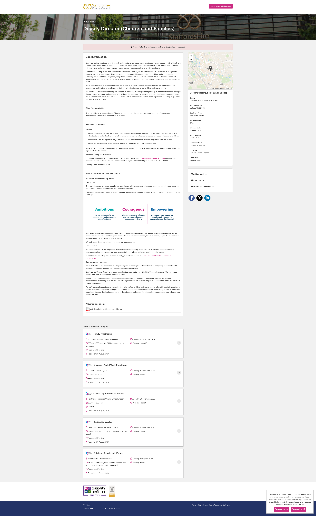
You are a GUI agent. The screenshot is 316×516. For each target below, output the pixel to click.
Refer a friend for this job (204, 187)
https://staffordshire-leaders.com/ (152, 158)
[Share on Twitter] (199, 198)
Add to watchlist (200, 174)
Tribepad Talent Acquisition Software (215, 505)
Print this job (198, 180)
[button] (210, 68)
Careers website (220, 6)
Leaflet (211, 88)
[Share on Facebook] (191, 198)
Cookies (86, 505)
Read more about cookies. (294, 504)
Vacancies (90, 21)
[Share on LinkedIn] (207, 198)
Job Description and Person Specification (106, 309)
